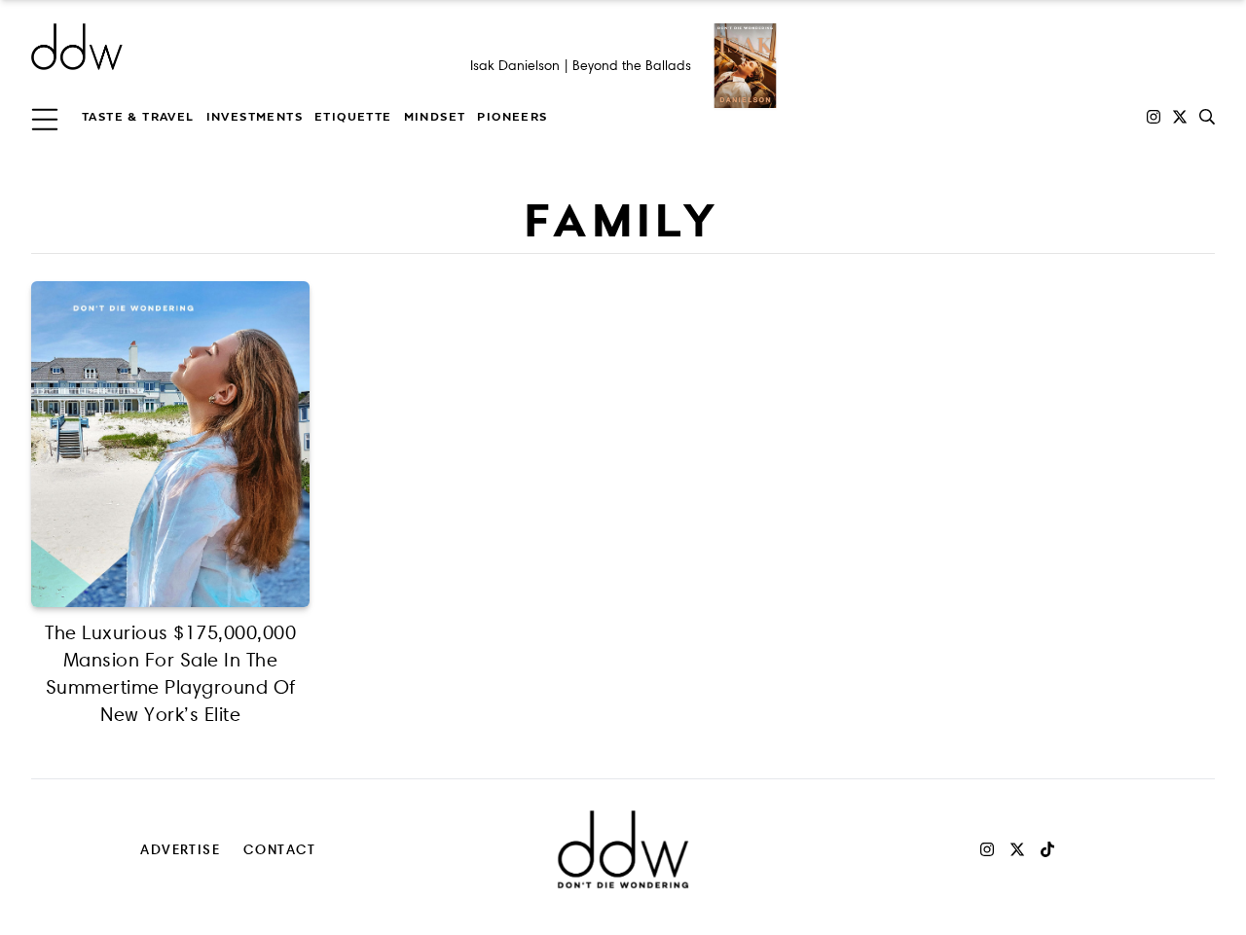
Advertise (180, 849)
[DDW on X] (1180, 117)
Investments (254, 117)
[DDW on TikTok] (1047, 849)
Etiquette (353, 117)
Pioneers (512, 117)
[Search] (1207, 117)
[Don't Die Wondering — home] (218, 46)
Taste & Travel (138, 117)
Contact (279, 849)
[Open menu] (44, 116)
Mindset (435, 117)
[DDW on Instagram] (1153, 117)
